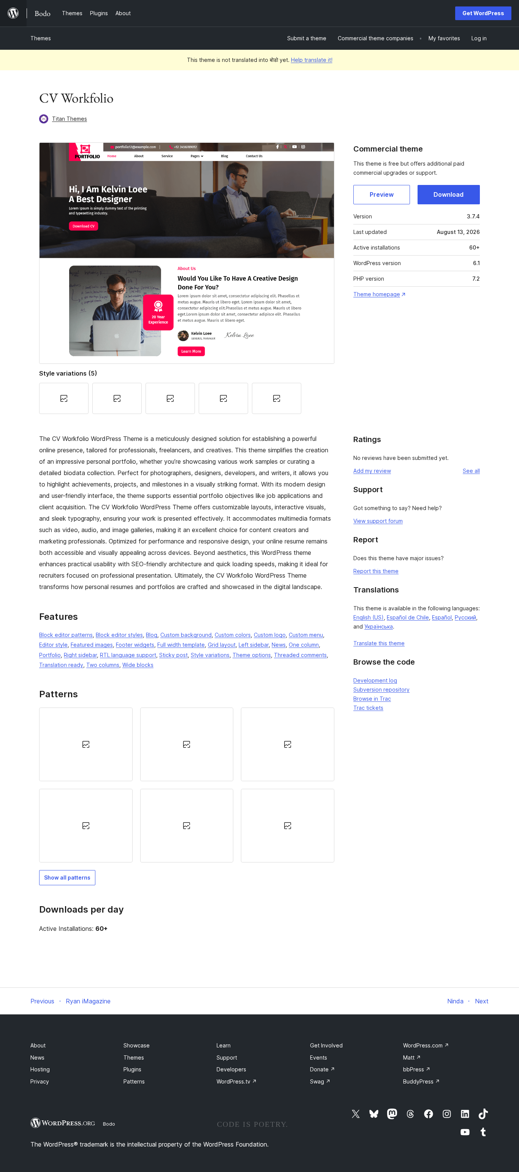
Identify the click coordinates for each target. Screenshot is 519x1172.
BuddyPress (421, 1081)
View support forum (378, 521)
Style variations (210, 655)
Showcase (136, 1045)
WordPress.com (426, 1045)
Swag (320, 1081)
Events (318, 1057)
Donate (322, 1069)
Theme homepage (376, 294)
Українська (378, 626)
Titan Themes (69, 118)
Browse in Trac (372, 698)
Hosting (40, 1069)
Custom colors (233, 635)
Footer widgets (135, 644)
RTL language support (128, 655)
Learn (224, 1045)
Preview (382, 194)
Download (449, 194)
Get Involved (326, 1045)
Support (227, 1057)
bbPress (416, 1069)
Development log (375, 680)
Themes (40, 38)
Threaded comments (300, 655)
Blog (151, 635)
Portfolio (50, 655)
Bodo (109, 1124)
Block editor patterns (66, 635)
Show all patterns (67, 877)
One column (304, 644)
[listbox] (186, 785)
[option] (86, 744)
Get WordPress (483, 13)
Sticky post (173, 655)
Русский (465, 617)
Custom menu (306, 635)
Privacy (39, 1081)
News (279, 644)
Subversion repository (381, 689)
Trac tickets (368, 707)
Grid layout (222, 644)
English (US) (368, 617)
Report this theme (376, 571)
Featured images (92, 644)
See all (471, 471)
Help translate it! (311, 60)
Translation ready (61, 665)
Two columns (102, 665)
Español (442, 617)
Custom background (186, 635)
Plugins (132, 1069)
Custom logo (270, 635)
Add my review (372, 471)
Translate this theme (379, 643)
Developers (231, 1069)
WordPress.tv (237, 1081)
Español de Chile (408, 617)
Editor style (53, 644)
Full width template (181, 644)
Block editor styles (119, 635)
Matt (412, 1057)
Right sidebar (80, 655)
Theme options (252, 655)
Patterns (134, 1081)
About (38, 1045)
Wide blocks (137, 665)
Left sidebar (254, 644)
